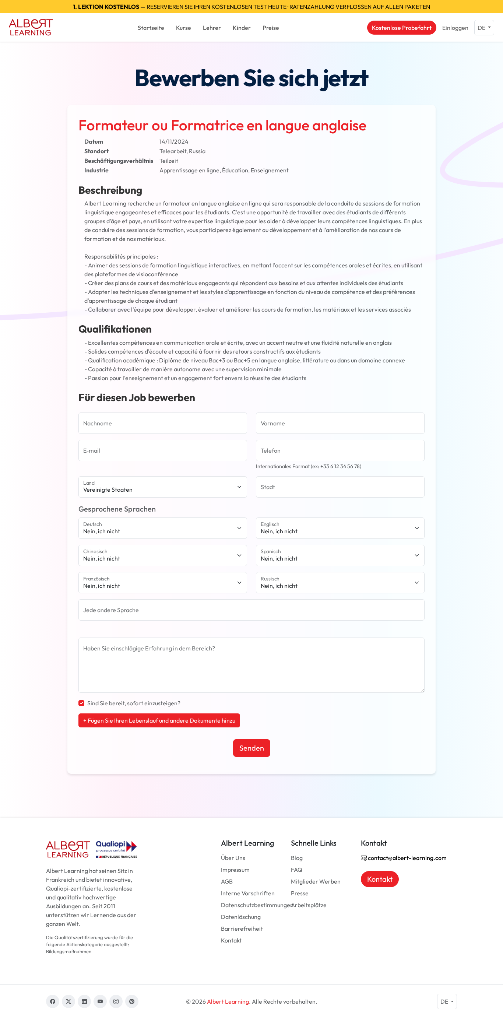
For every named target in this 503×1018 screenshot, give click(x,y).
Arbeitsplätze (309, 905)
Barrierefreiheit (242, 928)
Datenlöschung (241, 916)
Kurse (183, 27)
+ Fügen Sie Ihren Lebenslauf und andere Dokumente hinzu (159, 720)
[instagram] (116, 1001)
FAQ (296, 869)
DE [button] (482, 27)
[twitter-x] (68, 1001)
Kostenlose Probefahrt (402, 27)
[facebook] (52, 1001)
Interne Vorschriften (248, 893)
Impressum (235, 869)
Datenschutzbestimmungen (257, 905)
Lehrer (212, 27)
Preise (271, 27)
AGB (227, 881)
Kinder (242, 27)
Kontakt (231, 940)
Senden (251, 747)
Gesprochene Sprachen (117, 508)
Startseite (151, 27)
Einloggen (455, 27)
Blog (297, 857)
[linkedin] (84, 1001)
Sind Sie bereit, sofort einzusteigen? (133, 703)
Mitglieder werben (316, 881)
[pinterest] (131, 1001)
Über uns (233, 857)
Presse (300, 893)
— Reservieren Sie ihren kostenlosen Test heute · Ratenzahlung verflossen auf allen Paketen (251, 6)
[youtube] (100, 1001)
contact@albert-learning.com (407, 857)
